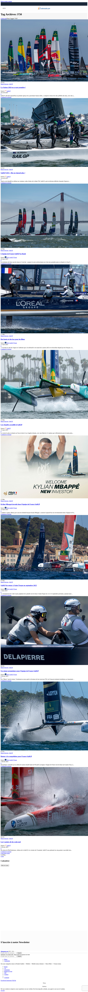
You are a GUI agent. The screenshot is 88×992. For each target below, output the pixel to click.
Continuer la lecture (6, 97)
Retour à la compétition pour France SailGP (16, 756)
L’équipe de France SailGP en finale (13, 254)
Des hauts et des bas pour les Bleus (13, 339)
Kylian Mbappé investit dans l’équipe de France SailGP (20, 504)
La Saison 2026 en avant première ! (13, 87)
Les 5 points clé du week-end (11, 842)
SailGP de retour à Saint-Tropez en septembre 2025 (19, 585)
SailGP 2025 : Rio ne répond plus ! (13, 173)
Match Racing (4, 84)
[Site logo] (44, 9)
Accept (3, 990)
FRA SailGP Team (12, 257)
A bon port (4, 18)
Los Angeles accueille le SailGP (11, 425)
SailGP (11, 84)
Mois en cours (4, 865)
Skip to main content (6, 1)
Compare (6, 977)
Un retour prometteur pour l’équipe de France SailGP (20, 671)
